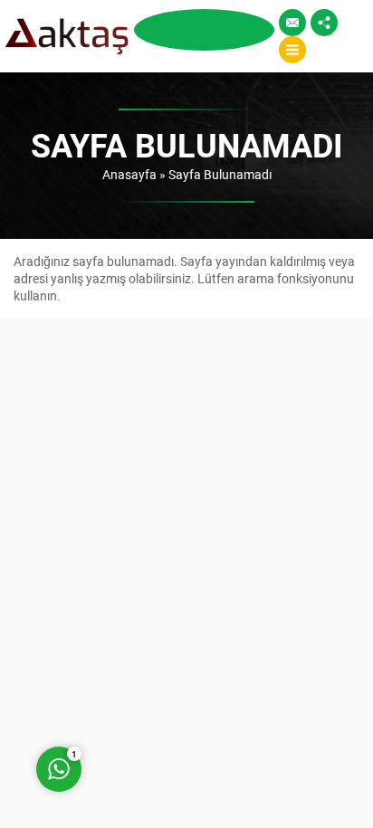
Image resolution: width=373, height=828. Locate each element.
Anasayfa (129, 174)
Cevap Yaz (172, 696)
